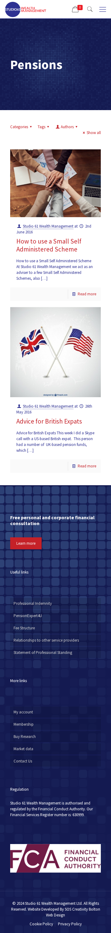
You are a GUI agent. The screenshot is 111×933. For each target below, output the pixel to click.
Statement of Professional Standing (43, 652)
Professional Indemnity (33, 603)
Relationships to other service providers (46, 640)
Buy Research (25, 736)
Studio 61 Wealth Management (48, 226)
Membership (24, 724)
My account (23, 712)
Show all (94, 132)
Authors (67, 126)
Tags (41, 126)
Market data (23, 748)
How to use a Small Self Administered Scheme (48, 245)
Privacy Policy (70, 924)
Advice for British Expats (49, 421)
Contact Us (23, 761)
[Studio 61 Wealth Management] (26, 9)
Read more (87, 294)
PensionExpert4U (28, 615)
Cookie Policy (41, 924)
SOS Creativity (76, 909)
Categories (19, 126)
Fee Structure (24, 628)
